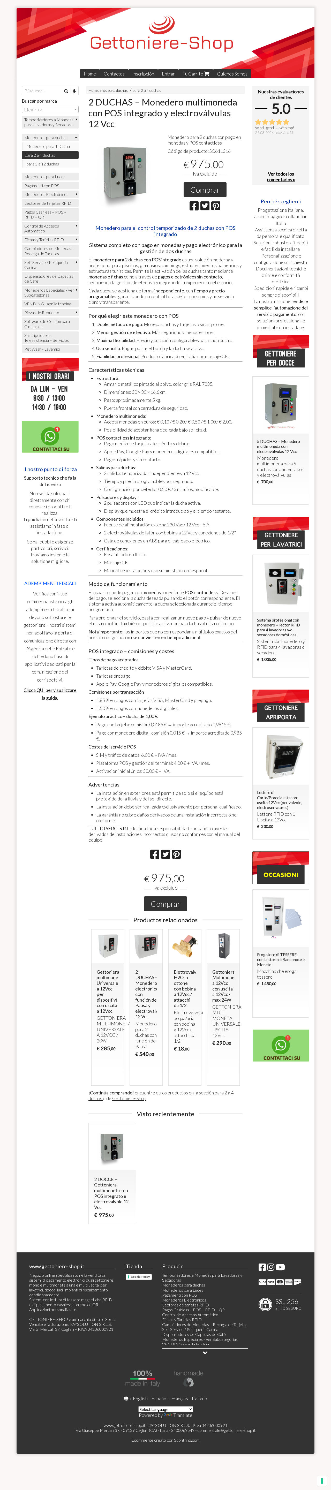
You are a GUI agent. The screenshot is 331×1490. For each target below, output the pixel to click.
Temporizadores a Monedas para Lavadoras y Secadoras (49, 122)
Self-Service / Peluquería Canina (46, 265)
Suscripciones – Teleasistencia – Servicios (46, 338)
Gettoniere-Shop (129, 1098)
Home (90, 74)
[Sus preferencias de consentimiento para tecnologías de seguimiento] (322, 1481)
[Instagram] (270, 1268)
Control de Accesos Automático (41, 228)
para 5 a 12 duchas (42, 163)
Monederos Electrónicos (46, 194)
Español (160, 1398)
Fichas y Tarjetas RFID (44, 239)
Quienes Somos (232, 74)
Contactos (114, 74)
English (140, 1398)
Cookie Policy (140, 1277)
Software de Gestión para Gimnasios (47, 324)
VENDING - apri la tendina (47, 303)
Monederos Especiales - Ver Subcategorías (49, 292)
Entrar (168, 74)
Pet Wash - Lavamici (42, 348)
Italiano (199, 1398)
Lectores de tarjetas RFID (47, 203)
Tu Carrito (193, 74)
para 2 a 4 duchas (147, 90)
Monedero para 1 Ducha (48, 146)
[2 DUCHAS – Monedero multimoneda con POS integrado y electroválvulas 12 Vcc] (125, 171)
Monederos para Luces (44, 176)
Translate (182, 1415)
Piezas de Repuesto (41, 312)
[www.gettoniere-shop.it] (165, 43)
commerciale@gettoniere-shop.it (226, 1430)
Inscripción (143, 74)
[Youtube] (280, 1268)
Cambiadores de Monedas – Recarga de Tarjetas (49, 251)
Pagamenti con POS (41, 185)
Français (179, 1398)
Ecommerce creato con (165, 1440)
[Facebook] (262, 1268)
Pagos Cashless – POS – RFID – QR (45, 214)
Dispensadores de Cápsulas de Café (48, 278)
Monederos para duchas (108, 90)
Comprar (205, 189)
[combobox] (50, 109)
